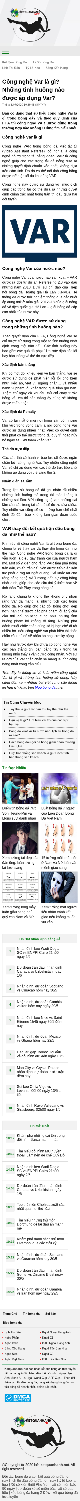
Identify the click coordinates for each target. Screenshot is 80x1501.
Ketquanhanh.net (16, 1369)
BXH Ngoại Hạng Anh (56, 1343)
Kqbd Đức (11, 1354)
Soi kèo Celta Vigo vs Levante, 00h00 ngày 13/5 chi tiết (40, 1091)
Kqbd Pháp (11, 1337)
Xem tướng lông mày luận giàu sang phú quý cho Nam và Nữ (19, 912)
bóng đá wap (25, 1476)
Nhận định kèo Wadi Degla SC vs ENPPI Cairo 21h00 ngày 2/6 (38, 953)
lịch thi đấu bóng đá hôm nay (33, 1480)
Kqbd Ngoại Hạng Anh (56, 1332)
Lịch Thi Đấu (11, 67)
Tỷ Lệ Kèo (33, 67)
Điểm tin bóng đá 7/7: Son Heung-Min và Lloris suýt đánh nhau (19, 813)
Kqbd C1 (47, 1337)
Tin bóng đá (31, 1313)
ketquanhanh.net (54, 1465)
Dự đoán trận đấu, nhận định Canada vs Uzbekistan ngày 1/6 (39, 971)
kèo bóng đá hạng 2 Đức (30, 1492)
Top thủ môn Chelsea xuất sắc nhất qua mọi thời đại (40, 1206)
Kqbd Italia (11, 1343)
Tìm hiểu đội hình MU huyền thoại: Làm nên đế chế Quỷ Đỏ (41, 1153)
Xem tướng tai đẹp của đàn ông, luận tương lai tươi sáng (20, 863)
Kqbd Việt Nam (14, 1359)
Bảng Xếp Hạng (57, 67)
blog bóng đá (45, 687)
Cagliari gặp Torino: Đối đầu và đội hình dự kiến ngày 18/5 (40, 1054)
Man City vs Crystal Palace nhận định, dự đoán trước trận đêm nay (40, 1072)
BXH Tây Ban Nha (54, 1359)
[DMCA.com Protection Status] (17, 1401)
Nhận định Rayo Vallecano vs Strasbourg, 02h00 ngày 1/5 (40, 1107)
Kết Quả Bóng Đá (14, 62)
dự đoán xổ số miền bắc (37, 1488)
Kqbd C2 (47, 1354)
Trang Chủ (10, 1313)
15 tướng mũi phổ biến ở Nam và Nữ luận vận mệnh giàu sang (59, 863)
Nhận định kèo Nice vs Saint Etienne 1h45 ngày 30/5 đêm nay (39, 1022)
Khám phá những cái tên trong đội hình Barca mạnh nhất (41, 1137)
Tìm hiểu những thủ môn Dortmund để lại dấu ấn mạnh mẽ (40, 1224)
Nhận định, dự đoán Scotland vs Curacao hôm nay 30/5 (40, 988)
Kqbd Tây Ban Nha (54, 1348)
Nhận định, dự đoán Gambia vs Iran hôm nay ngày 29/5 (39, 1004)
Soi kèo (50, 1313)
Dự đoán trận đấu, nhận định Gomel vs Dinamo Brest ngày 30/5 (40, 1274)
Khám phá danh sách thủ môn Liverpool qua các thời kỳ (40, 1241)
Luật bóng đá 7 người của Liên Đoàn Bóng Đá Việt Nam (58, 813)
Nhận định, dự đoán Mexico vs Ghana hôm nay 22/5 (39, 1038)
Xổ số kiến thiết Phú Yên (30, 1484)
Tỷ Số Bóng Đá (43, 62)
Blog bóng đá (12, 1322)
